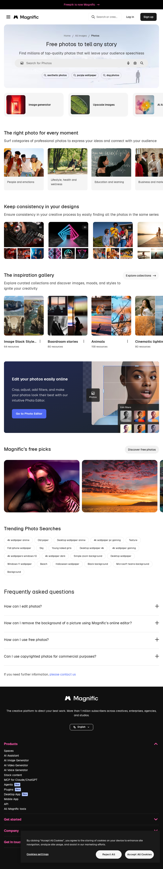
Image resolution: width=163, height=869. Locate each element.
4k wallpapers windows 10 (22, 556)
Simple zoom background (88, 556)
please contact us (62, 674)
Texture (133, 540)
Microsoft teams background (132, 564)
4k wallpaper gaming (124, 548)
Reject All (108, 854)
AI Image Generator (16, 760)
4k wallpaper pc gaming (107, 540)
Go (13, 504)
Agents (11, 784)
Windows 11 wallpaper (19, 564)
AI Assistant (11, 755)
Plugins (12, 789)
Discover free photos (142, 449)
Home (67, 35)
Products (10, 744)
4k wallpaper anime (18, 540)
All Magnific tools (15, 809)
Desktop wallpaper (121, 556)
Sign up (148, 17)
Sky (42, 548)
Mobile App (11, 799)
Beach (43, 564)
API (6, 804)
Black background (98, 564)
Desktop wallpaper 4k (92, 548)
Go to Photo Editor (29, 413)
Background (14, 572)
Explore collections (138, 275)
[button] (81, 727)
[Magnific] (81, 699)
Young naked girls (61, 548)
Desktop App (15, 794)
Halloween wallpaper (67, 564)
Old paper (43, 540)
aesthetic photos (57, 75)
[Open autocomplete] (20, 63)
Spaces (9, 751)
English (81, 727)
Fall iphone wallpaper (19, 548)
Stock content (13, 775)
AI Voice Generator (16, 770)
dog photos (113, 75)
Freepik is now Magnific (79, 4)
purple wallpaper (86, 75)
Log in (130, 17)
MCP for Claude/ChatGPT (20, 780)
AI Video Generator (16, 765)
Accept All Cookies (139, 854)
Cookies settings (38, 854)
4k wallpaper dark (55, 556)
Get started (12, 819)
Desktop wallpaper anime (71, 540)
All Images (81, 35)
